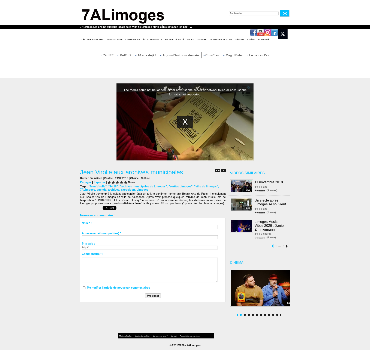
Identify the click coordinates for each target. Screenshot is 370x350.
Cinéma (251, 40)
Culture (201, 40)
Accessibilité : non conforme (190, 336)
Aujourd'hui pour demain (181, 55)
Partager (85, 182)
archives (113, 189)
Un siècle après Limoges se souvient (270, 202)
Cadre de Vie (132, 40)
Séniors (239, 40)
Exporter (99, 182)
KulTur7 (125, 55)
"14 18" (113, 186)
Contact (174, 336)
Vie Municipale (114, 40)
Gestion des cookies (142, 336)
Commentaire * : (92, 253)
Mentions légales (125, 336)
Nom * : (87, 223)
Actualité (263, 40)
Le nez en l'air (258, 55)
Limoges (142, 189)
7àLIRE (108, 55)
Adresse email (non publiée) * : (102, 233)
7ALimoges (87, 189)
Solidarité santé (174, 40)
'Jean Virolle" (98, 186)
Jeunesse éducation (220, 40)
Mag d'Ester (234, 55)
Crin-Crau (212, 55)
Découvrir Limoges (92, 40)
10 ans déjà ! (147, 55)
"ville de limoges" (206, 186)
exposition (128, 189)
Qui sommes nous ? (160, 336)
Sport (190, 40)
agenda (101, 189)
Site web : (88, 243)
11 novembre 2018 (269, 182)
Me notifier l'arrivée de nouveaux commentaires (118, 287)
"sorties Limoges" (180, 186)
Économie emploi (152, 40)
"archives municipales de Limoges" (143, 186)
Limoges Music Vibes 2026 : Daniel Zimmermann (270, 225)
